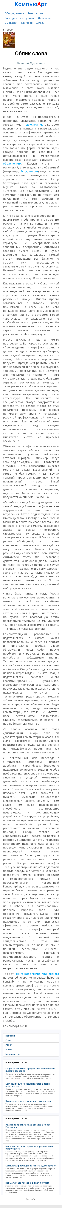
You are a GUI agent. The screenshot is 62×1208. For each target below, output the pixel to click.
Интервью (44, 18)
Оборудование (14, 13)
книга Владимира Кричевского (37, 974)
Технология (35, 13)
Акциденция (29, 171)
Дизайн (41, 22)
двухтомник (34, 124)
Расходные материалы (19, 18)
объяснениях (12, 163)
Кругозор (27, 22)
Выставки (11, 22)
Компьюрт (31, 4)
